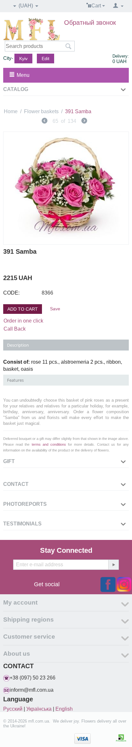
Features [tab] (15, 380)
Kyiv (23, 58)
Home (11, 111)
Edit (45, 58)
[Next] (84, 121)
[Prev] (44, 121)
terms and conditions (49, 444)
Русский (12, 709)
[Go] (113, 564)
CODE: (11, 293)
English (64, 709)
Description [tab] (18, 345)
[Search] (68, 46)
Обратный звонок (90, 22)
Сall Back (15, 329)
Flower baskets (41, 111)
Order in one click (23, 320)
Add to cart (22, 309)
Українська (39, 709)
